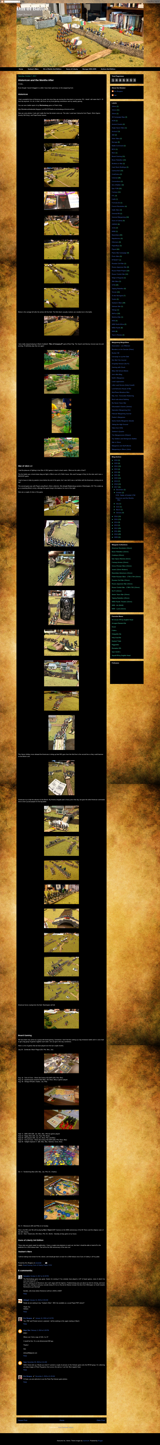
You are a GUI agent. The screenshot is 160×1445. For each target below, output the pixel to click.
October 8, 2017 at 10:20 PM (39, 1276)
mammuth (86, 1441)
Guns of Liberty (72, 69)
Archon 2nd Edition (108, 69)
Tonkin (114, 299)
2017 (116, 487)
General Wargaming (119, 217)
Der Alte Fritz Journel (119, 360)
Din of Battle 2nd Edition (52, 69)
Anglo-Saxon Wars (118, 128)
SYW (50, 1265)
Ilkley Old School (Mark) (120, 371)
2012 (116, 528)
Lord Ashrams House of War (121, 389)
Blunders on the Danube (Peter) (123, 349)
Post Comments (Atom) (65, 1427)
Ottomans (115, 242)
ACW (113, 121)
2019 (116, 481)
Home (21, 69)
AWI (113, 135)
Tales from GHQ (117, 428)
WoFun (114, 313)
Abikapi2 (26, 1300)
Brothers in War (117, 163)
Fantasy (114, 192)
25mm (114, 113)
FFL (113, 196)
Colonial (114, 178)
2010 (116, 534)
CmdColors (116, 174)
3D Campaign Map (118, 117)
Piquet (46, 1265)
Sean (25, 1362)
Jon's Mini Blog (117, 374)
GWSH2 (114, 224)
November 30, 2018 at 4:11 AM (37, 1362)
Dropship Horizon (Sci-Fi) (120, 364)
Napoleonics (116, 238)
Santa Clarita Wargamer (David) (123, 421)
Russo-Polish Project (119, 271)
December (120, 489)
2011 (116, 531)
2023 (116, 469)
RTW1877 (115, 260)
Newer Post (22, 1420)
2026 (116, 460)
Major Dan (26, 1330)
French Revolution (118, 206)
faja (115, 95)
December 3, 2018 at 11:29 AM (45, 1376)
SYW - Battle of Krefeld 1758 (125, 495)
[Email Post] (46, 1263)
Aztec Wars (116, 138)
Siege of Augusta (117, 278)
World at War (116, 317)
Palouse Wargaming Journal (121, 413)
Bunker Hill (115, 353)
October (119, 492)
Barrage (114, 142)
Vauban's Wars (33, 69)
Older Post (101, 1420)
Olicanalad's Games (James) (122, 406)
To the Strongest (117, 295)
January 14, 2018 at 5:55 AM (39, 1300)
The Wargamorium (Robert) (121, 435)
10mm (114, 106)
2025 (116, 463)
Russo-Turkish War (118, 274)
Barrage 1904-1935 (89, 69)
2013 (116, 525)
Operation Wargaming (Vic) (121, 410)
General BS (116, 213)
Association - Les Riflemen (121, 346)
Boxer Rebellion (117, 160)
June (118, 507)
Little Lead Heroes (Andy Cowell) (123, 385)
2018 (116, 484)
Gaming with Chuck (118, 367)
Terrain (114, 292)
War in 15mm (116, 442)
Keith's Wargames (118, 378)
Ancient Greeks (117, 124)
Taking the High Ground (120, 424)
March (118, 510)
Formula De (116, 203)
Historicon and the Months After (36, 80)
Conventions (116, 181)
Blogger (100, 1441)
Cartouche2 (116, 170)
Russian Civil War (118, 263)
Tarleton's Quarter (118, 431)
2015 (116, 519)
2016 (116, 516)
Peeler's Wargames (118, 417)
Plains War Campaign (119, 253)
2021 (116, 475)
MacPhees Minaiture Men (120, 392)
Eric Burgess (27, 1318)
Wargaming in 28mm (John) (121, 449)
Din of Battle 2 (116, 185)
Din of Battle (32, 9)
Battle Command (117, 146)
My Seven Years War (119, 403)
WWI (113, 331)
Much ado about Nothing (120, 399)
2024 (116, 466)
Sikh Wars (115, 281)
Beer (113, 153)
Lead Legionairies (118, 381)
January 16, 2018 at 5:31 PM (44, 1318)
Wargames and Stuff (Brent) (121, 446)
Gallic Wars (116, 210)
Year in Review (117, 335)
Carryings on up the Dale (120, 356)
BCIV (113, 149)
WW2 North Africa (118, 324)
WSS (113, 321)
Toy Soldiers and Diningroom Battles (124, 439)
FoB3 (113, 199)
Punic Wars (116, 256)
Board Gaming (27, 1265)
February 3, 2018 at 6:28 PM (40, 1330)
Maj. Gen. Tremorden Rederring (123, 396)
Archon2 (115, 131)
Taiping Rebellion (118, 288)
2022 (116, 472)
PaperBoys (115, 245)
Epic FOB (115, 188)
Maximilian (115, 235)
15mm (114, 110)
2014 (116, 522)
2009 (116, 537)
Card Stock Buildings (119, 167)
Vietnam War (116, 306)
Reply (25, 1294)
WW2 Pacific (116, 328)
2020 (116, 478)
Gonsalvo (26, 1276)
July (117, 504)
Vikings (114, 310)
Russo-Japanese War (119, 267)
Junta (114, 228)
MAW (113, 231)
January (119, 512)
